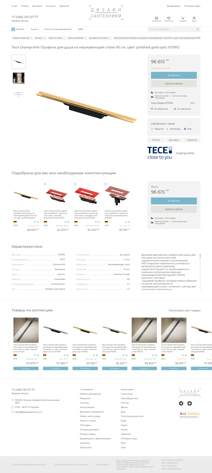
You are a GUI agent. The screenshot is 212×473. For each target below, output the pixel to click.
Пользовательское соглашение (71, 464)
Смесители (127, 394)
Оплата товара (87, 434)
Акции (34, 29)
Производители (129, 398)
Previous (9, 343)
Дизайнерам (173, 6)
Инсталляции (87, 407)
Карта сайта (102, 464)
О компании (86, 389)
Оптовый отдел (192, 6)
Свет (123, 447)
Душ (123, 411)
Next (197, 343)
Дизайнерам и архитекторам (95, 438)
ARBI (80, 29)
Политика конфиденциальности (29, 464)
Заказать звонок (20, 20)
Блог (123, 443)
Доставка (37, 6)
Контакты (51, 6)
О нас (14, 6)
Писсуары (85, 425)
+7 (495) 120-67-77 (25, 17)
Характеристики (27, 246)
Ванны (124, 407)
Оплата (25, 6)
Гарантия (64, 6)
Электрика (85, 447)
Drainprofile (185, 153)
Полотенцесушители (132, 416)
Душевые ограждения (92, 411)
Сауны (124, 425)
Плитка (125, 403)
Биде (123, 420)
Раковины (85, 398)
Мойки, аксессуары (90, 416)
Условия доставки (89, 429)
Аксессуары (127, 389)
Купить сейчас (174, 83)
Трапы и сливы (88, 420)
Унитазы (84, 403)
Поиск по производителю (58, 29)
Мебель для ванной (90, 394)
